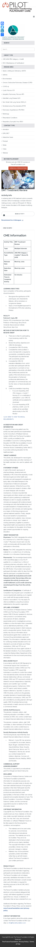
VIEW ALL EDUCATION (18, 168)
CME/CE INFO (7, 228)
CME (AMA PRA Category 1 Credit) (13, 59)
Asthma (5, 75)
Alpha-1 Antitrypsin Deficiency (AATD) (14, 71)
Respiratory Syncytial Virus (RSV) (13, 121)
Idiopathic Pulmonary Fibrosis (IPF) (13, 94)
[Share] (2, 35)
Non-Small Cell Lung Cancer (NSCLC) (14, 102)
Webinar (5, 153)
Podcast (5, 141)
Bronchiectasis (7, 78)
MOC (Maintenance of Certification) (13, 63)
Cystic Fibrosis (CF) (9, 90)
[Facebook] (2, 23)
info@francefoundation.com (17, 923)
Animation (6, 129)
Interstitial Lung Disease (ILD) (11, 98)
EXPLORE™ (6, 133)
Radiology (6, 114)
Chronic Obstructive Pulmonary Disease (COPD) (17, 82)
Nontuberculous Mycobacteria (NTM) (14, 106)
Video (4, 149)
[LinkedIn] (2, 31)
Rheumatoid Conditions (10, 117)
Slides (4, 145)
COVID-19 (6, 86)
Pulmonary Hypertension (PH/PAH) (13, 110)
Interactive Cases (8, 137)
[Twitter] (2, 27)
